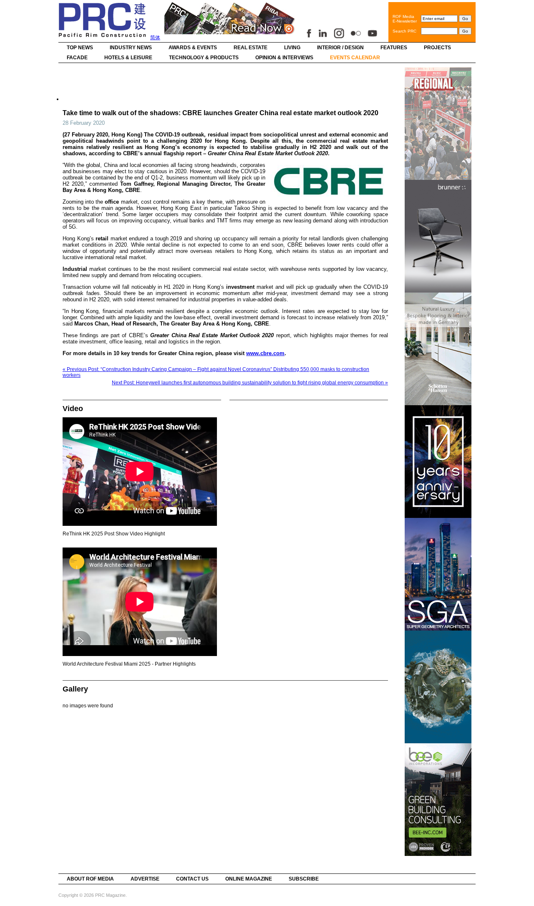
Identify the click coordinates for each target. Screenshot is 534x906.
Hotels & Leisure (128, 58)
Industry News (131, 47)
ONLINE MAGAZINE (248, 879)
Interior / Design (340, 47)
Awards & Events (193, 47)
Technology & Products (204, 58)
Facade (77, 58)
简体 (155, 37)
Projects (437, 47)
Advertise (145, 879)
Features (393, 47)
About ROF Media (90, 879)
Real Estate (250, 47)
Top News (80, 47)
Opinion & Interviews (284, 58)
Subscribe (304, 879)
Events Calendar (355, 58)
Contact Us (192, 879)
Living (292, 47)
